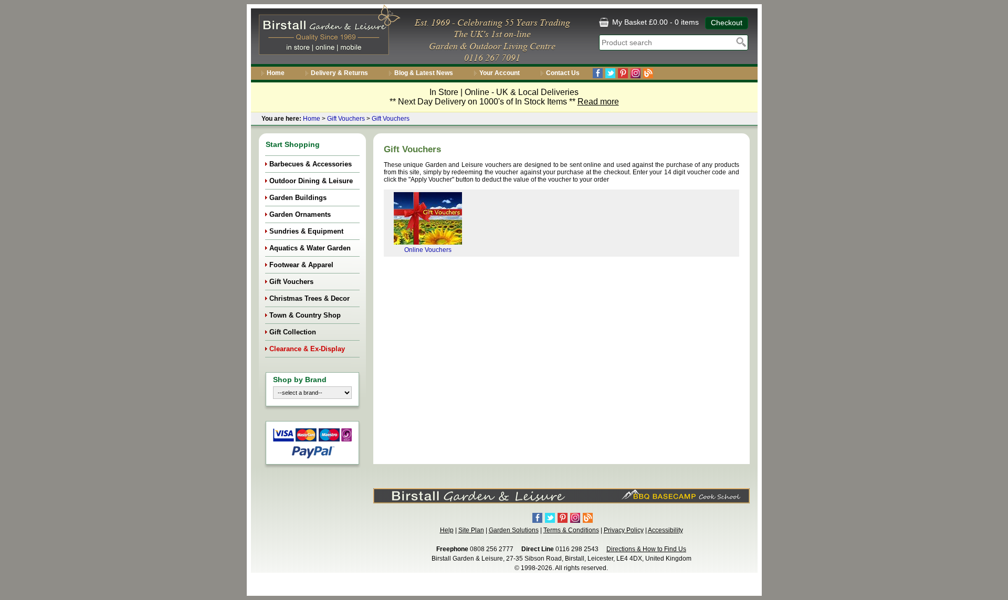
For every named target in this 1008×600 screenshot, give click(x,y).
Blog (648, 73)
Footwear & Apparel (301, 265)
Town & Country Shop (305, 315)
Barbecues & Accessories (310, 164)
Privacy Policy (624, 530)
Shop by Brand (300, 379)
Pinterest (623, 73)
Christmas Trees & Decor (309, 298)
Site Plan (471, 530)
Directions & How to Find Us (646, 549)
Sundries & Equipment (306, 231)
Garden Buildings (298, 198)
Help (447, 530)
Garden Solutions (514, 530)
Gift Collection (292, 332)
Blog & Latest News (423, 73)
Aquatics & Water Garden (310, 248)
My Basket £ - (654, 22)
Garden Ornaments (300, 214)
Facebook (598, 73)
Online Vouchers (428, 250)
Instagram (635, 73)
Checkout (726, 22)
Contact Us (563, 73)
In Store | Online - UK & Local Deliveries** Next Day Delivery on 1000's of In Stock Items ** (504, 97)
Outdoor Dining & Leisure (311, 181)
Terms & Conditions (571, 530)
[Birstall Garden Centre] (328, 32)
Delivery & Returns (339, 73)
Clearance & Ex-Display (307, 349)
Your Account (499, 73)
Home (276, 73)
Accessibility (665, 530)
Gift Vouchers (346, 118)
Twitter (610, 73)
